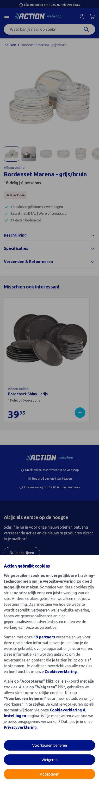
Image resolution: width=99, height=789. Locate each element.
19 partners (44, 637)
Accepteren (49, 774)
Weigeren (50, 760)
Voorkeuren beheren (49, 745)
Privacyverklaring (20, 727)
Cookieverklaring (61, 671)
